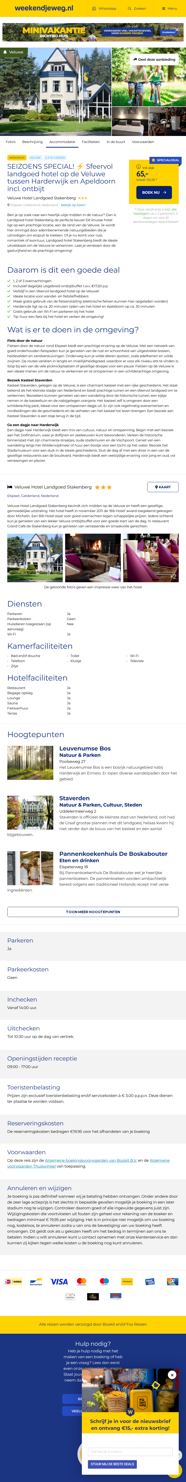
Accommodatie (62, 142)
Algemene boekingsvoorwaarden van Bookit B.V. (91, 1160)
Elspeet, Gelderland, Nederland (32, 496)
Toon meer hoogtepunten (93, 912)
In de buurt (116, 142)
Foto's (11, 142)
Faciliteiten (91, 142)
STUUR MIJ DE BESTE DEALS (112, 1464)
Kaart (164, 487)
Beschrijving (32, 142)
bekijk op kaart (73, 205)
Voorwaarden (143, 142)
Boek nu (151, 192)
